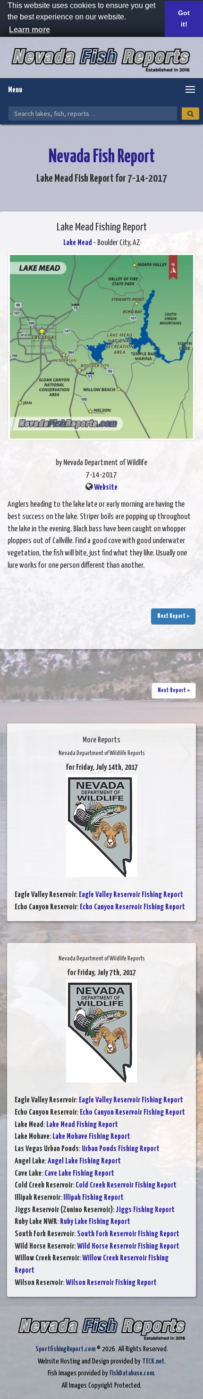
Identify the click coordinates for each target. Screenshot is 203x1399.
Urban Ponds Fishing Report (121, 1149)
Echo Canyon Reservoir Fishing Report (132, 907)
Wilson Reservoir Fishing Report (111, 1283)
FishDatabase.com (132, 1373)
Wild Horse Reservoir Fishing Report (128, 1246)
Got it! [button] (184, 18)
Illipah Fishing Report (93, 1198)
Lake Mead (77, 243)
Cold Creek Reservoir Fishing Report (126, 1185)
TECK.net (153, 1361)
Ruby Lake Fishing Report (95, 1222)
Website (106, 488)
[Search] (190, 113)
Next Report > (173, 616)
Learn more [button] (29, 30)
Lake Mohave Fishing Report (91, 1137)
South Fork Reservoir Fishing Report (128, 1234)
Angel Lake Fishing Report (84, 1161)
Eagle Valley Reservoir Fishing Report (131, 895)
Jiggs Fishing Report (145, 1210)
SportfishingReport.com (65, 1349)
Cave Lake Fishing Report (79, 1174)
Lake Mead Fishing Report (82, 1125)
